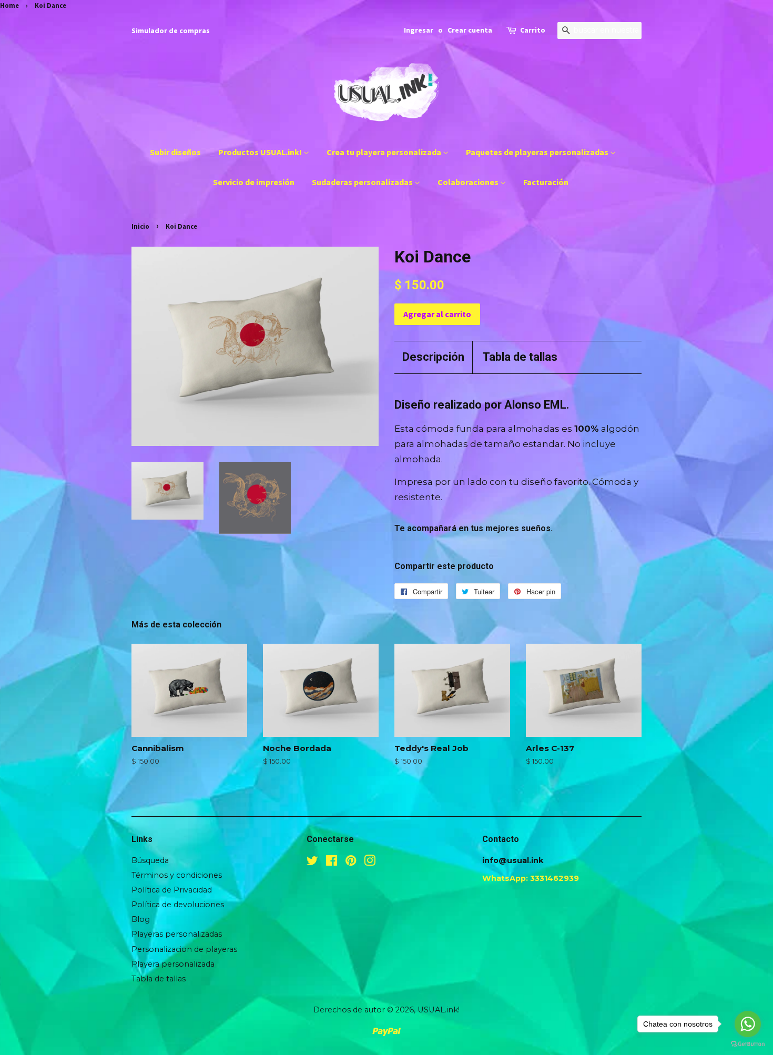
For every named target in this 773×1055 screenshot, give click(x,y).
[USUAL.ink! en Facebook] (332, 862)
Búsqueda (150, 860)
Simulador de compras (170, 30)
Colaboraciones (469, 182)
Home (9, 5)
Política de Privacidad (171, 890)
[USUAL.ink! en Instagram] (369, 862)
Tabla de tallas (520, 356)
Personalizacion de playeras (184, 949)
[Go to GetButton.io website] (748, 1044)
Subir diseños (175, 152)
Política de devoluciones (177, 904)
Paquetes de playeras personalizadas (538, 152)
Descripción (433, 356)
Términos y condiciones (176, 875)
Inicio (140, 226)
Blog (140, 919)
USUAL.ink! (439, 1010)
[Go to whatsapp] (748, 1024)
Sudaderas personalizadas (363, 182)
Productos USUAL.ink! (260, 152)
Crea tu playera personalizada (385, 152)
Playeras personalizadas (176, 934)
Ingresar (418, 30)
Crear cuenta (469, 30)
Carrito (532, 30)
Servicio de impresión (253, 182)
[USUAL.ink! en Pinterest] (351, 862)
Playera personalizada (173, 964)
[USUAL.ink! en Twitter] (312, 862)
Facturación (545, 182)
